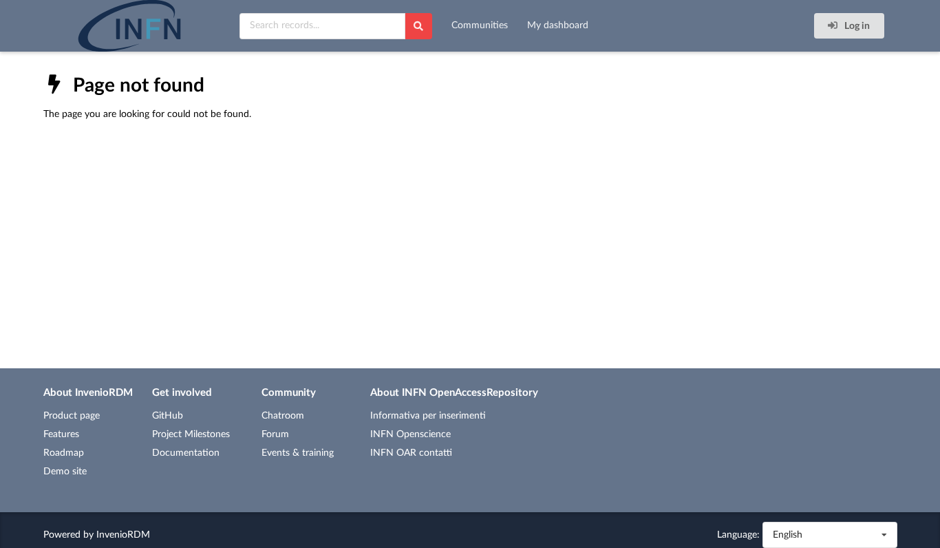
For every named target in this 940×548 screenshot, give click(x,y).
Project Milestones (191, 434)
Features (61, 434)
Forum (275, 434)
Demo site (65, 471)
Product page (71, 416)
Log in (856, 26)
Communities (479, 25)
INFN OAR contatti (411, 453)
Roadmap (63, 453)
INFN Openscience (410, 434)
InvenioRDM (123, 535)
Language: (738, 535)
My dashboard (557, 25)
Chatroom (282, 416)
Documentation (186, 453)
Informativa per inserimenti (428, 416)
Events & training (297, 453)
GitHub (167, 416)
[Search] (418, 26)
